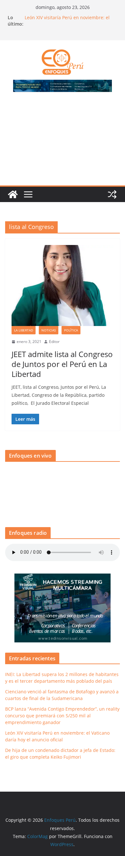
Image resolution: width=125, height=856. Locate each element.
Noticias (48, 330)
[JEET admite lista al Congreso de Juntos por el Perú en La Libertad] (62, 285)
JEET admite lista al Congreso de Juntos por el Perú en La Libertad (62, 364)
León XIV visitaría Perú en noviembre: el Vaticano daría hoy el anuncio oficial (67, 20)
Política (71, 330)
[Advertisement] (62, 142)
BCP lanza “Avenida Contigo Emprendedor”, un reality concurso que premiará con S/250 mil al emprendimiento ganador (62, 715)
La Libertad (23, 330)
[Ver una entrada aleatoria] (112, 194)
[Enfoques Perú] (13, 194)
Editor (54, 341)
